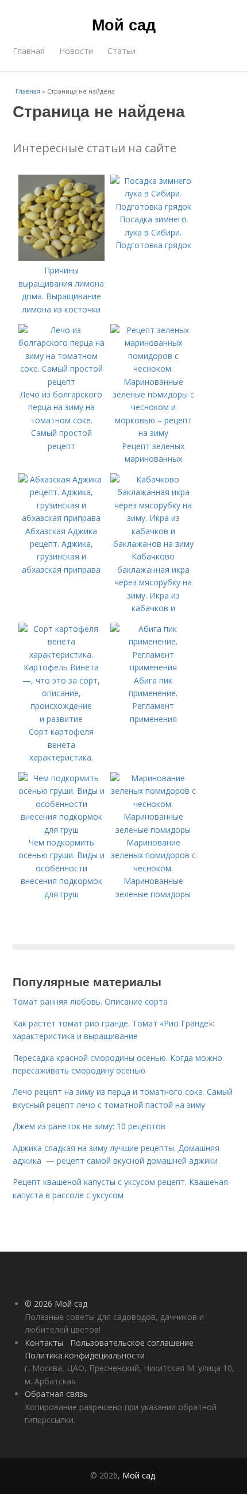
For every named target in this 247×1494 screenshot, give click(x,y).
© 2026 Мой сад (56, 1303)
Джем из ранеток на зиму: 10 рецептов (89, 1126)
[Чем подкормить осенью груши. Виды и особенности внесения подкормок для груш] (61, 829)
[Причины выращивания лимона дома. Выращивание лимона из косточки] (61, 257)
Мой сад (124, 24)
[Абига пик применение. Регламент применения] (153, 667)
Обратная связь (56, 1393)
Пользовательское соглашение (132, 1342)
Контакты (44, 1342)
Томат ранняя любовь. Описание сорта (90, 1001)
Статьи (121, 50)
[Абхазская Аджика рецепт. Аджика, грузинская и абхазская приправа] (61, 517)
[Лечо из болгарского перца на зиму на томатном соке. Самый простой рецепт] (61, 381)
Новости (76, 50)
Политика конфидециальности (85, 1355)
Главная (29, 50)
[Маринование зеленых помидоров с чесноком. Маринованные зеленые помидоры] (153, 829)
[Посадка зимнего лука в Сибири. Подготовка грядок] (153, 206)
